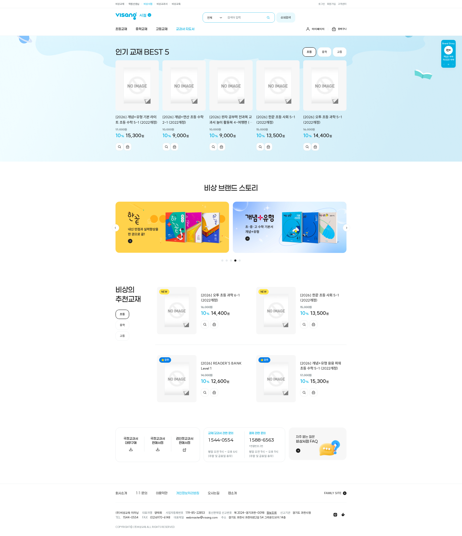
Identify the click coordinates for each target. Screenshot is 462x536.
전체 (209, 17)
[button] (115, 227)
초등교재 (121, 29)
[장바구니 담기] (128, 147)
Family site (332, 493)
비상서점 (148, 4)
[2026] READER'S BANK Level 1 (221, 365)
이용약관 (161, 493)
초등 (309, 52)
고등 (339, 52)
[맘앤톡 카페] (343, 514)
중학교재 (141, 29)
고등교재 (161, 29)
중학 (324, 52)
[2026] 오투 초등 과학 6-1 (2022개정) (220, 297)
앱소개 (232, 493)
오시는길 (213, 493)
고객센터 (342, 4)
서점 (143, 15)
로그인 (321, 4)
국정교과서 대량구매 (131, 441)
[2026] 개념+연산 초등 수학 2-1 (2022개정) (182, 120)
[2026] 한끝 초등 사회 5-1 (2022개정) (275, 120)
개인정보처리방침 (187, 493)
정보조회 (272, 513)
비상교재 (120, 4)
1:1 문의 (141, 493)
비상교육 (176, 4)
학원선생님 (133, 4)
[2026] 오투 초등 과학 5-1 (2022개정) (322, 120)
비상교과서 (162, 4)
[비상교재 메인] (127, 16)
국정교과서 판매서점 (158, 441)
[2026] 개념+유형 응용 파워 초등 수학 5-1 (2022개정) (320, 365)
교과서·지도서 (185, 29)
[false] (448, 64)
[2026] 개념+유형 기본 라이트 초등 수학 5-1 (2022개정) (136, 120)
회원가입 (331, 4)
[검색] (268, 17)
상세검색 (286, 17)
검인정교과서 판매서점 (184, 441)
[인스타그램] (335, 514)
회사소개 (121, 493)
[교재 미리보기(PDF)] (119, 147)
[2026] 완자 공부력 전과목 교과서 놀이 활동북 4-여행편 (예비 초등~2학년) (230, 120)
